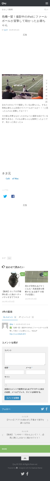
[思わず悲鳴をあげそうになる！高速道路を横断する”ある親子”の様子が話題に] (36, 277)
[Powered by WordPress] (17, 468)
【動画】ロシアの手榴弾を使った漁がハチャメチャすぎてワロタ (11, 294)
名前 (6, 367)
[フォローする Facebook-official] (46, 408)
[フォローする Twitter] (42, 408)
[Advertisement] (25, 54)
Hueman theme (37, 468)
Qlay (4, 3)
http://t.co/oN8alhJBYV (18, 334)
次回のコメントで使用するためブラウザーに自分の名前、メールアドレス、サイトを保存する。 (24, 390)
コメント (11, 317)
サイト (7, 377)
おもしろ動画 (7, 9)
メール (29, 367)
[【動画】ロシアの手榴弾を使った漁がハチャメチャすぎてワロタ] (13, 279)
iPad (9, 258)
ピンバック (27, 317)
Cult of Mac (12, 178)
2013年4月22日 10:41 (23, 324)
